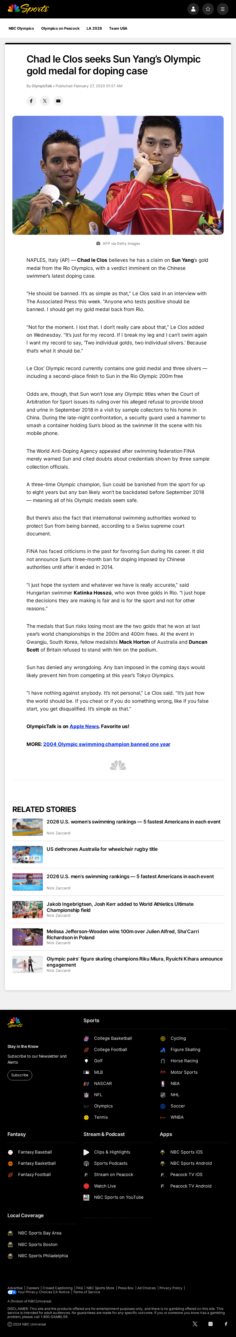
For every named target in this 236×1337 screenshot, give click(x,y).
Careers (32, 1288)
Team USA (118, 28)
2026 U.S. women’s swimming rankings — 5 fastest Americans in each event (133, 822)
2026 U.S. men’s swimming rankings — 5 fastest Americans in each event (130, 876)
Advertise (15, 1288)
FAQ (79, 1288)
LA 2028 (94, 28)
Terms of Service (86, 1292)
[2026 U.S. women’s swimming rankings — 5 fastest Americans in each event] (27, 827)
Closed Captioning (58, 1288)
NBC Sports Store (101, 1288)
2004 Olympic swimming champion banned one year (106, 744)
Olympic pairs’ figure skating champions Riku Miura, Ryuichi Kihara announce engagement (134, 962)
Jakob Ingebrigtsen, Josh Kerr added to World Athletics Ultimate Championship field (120, 907)
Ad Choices (146, 1288)
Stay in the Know (23, 1046)
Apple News (84, 726)
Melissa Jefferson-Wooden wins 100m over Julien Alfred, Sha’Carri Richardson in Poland (123, 934)
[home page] (28, 9)
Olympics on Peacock (60, 28)
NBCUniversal (39, 1301)
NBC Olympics (21, 28)
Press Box (126, 1288)
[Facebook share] (31, 101)
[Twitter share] (45, 101)
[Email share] (58, 101)
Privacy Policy (170, 1288)
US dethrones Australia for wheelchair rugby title (102, 849)
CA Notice (61, 1292)
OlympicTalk (42, 86)
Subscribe (19, 1075)
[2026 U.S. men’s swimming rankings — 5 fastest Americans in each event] (27, 882)
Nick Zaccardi (58, 833)
